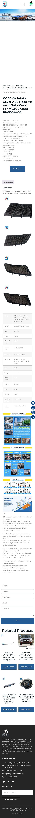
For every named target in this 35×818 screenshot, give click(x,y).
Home (5, 85)
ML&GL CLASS (11, 88)
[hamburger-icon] (22, 4)
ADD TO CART (8, 667)
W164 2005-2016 (22, 88)
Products (11, 85)
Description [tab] (8, 182)
